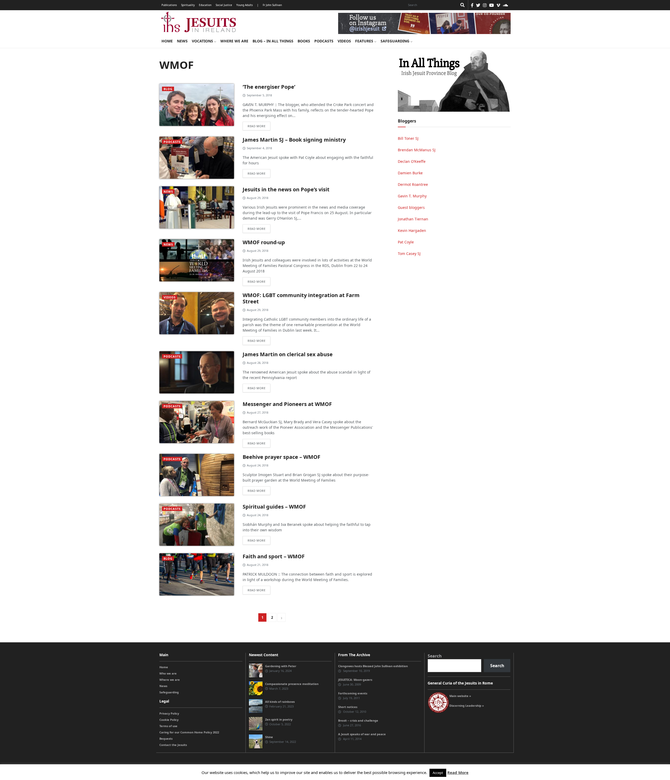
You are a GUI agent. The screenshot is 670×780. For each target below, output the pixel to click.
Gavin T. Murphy (412, 195)
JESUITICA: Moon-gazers (355, 680)
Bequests (165, 738)
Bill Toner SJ (408, 138)
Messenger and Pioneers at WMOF (287, 404)
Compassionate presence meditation (292, 684)
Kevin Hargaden (412, 230)
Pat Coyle (406, 241)
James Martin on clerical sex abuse (288, 354)
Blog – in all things (273, 40)
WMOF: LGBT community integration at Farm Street (301, 298)
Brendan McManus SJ (417, 149)
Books (304, 40)
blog (168, 89)
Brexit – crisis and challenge (358, 720)
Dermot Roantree (413, 184)
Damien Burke (410, 172)
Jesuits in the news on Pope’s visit (286, 189)
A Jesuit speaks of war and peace (362, 734)
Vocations (203, 40)
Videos (344, 40)
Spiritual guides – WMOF (274, 506)
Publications (169, 5)
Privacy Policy (169, 713)
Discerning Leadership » (466, 705)
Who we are (168, 673)
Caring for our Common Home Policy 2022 (189, 732)
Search (435, 656)
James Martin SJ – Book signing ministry (294, 139)
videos (170, 297)
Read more (256, 126)
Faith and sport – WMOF (274, 556)
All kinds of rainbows (280, 702)
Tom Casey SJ (409, 253)
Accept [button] (438, 772)
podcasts (172, 142)
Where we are (234, 40)
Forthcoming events (352, 693)
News (182, 40)
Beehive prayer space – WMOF (281, 456)
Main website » (460, 696)
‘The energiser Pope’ (269, 86)
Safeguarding (395, 40)
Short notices (347, 707)
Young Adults (244, 5)
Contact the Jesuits (173, 745)
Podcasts (323, 40)
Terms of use (168, 726)
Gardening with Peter (280, 666)
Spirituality (188, 5)
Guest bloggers (411, 207)
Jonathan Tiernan (413, 218)
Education (205, 5)
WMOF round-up (264, 242)
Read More (457, 772)
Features (364, 40)
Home (167, 40)
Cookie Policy (168, 720)
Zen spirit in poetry (278, 719)
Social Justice (224, 5)
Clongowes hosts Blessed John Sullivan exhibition (373, 666)
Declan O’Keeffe (412, 161)
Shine (269, 737)
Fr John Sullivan (272, 5)
